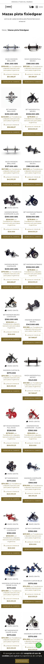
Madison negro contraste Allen (11, 213)
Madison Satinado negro (33, 162)
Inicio (4, 30)
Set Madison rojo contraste (11, 529)
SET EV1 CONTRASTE (32, 528)
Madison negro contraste (11, 265)
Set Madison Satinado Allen (32, 213)
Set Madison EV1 (11, 478)
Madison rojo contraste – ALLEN (33, 427)
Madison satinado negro (33, 321)
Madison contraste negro (32, 479)
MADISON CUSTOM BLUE (32, 581)
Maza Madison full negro (33, 60)
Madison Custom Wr (32, 634)
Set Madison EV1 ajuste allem (11, 631)
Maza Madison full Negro (33, 376)
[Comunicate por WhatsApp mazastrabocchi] (39, 645)
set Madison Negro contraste (11, 316)
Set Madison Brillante (11, 110)
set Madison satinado (32, 264)
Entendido (22, 661)
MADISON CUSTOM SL (11, 370)
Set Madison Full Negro (33, 110)
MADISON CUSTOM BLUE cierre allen (11, 584)
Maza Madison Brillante (11, 60)
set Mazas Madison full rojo (11, 427)
